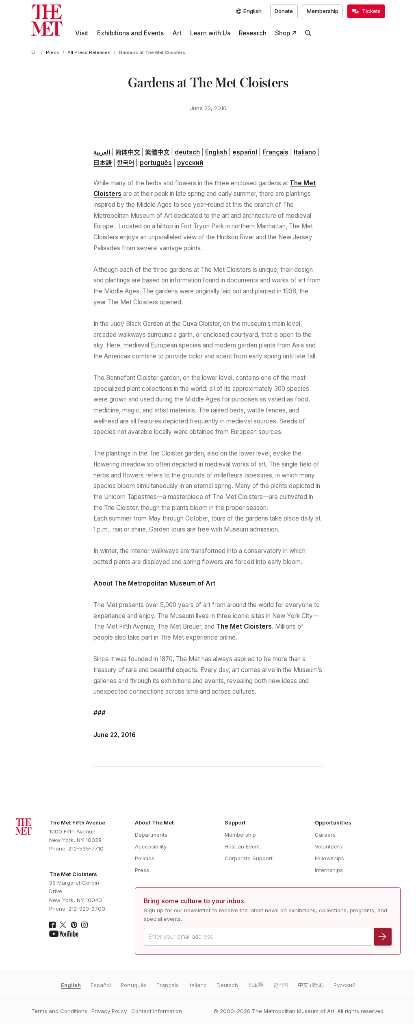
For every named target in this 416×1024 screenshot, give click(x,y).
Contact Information (156, 1011)
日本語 (102, 163)
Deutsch (227, 985)
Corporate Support (249, 858)
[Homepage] (47, 20)
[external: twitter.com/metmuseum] (63, 925)
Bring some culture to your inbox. (195, 901)
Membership (322, 11)
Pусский (344, 985)
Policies (144, 858)
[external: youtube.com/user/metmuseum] (63, 934)
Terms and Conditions (59, 1011)
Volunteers (328, 846)
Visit (81, 33)
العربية (101, 152)
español (244, 152)
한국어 (125, 163)
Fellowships (329, 858)
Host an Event (242, 846)
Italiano (305, 152)
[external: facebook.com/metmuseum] (52, 925)
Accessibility (151, 846)
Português (134, 985)
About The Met (154, 822)
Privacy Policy (109, 1011)
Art (177, 33)
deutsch (187, 152)
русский (190, 163)
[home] (34, 52)
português (156, 163)
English (216, 152)
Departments (151, 834)
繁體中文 (157, 152)
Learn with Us (210, 33)
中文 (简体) (311, 985)
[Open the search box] (308, 33)
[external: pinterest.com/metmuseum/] (74, 925)
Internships (329, 870)
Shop (282, 33)
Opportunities (333, 822)
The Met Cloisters (244, 626)
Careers (325, 834)
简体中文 (127, 152)
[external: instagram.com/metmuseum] (84, 925)
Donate (284, 11)
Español (101, 985)
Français (275, 152)
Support (235, 822)
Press (142, 870)
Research (252, 33)
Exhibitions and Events (130, 33)
